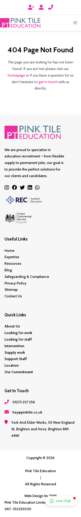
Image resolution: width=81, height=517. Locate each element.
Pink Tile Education (40, 471)
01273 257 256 (23, 402)
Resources (12, 263)
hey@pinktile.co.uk (27, 412)
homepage (16, 75)
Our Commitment (18, 372)
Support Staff (15, 359)
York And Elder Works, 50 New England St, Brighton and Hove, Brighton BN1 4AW (42, 429)
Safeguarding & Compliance (26, 276)
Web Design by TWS (40, 496)
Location (11, 365)
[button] (75, 23)
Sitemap (11, 289)
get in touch (48, 82)
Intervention (14, 346)
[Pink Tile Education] (20, 23)
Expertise (11, 257)
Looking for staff (18, 339)
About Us (12, 326)
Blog (8, 270)
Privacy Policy (15, 283)
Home (9, 250)
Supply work (14, 352)
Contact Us (13, 296)
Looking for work (18, 333)
